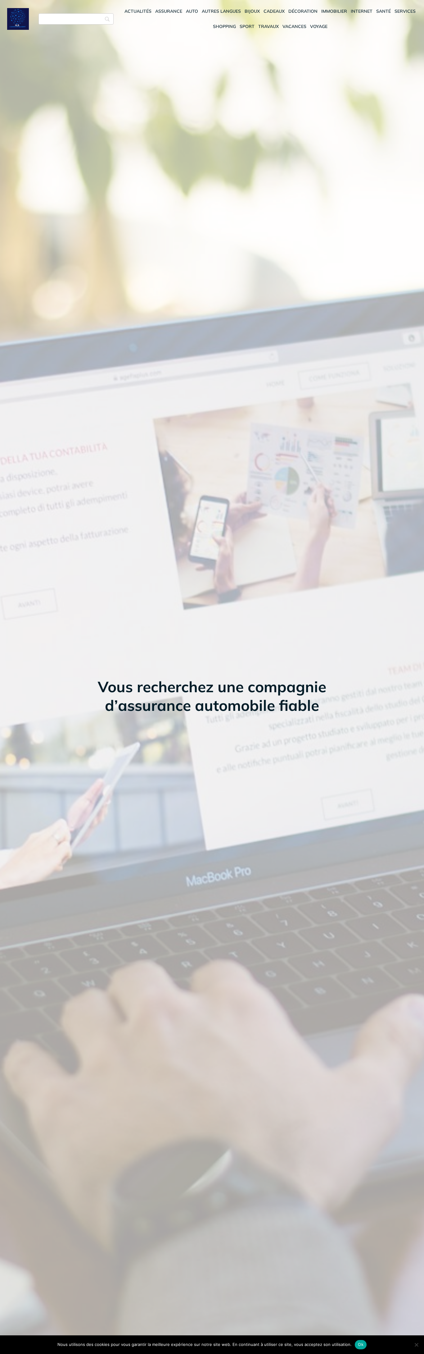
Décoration (303, 11)
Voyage (318, 26)
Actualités (137, 11)
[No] (416, 1345)
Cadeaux (274, 11)
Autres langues (221, 11)
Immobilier (334, 11)
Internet (361, 11)
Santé (383, 11)
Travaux (268, 26)
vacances (294, 26)
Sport (247, 26)
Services (405, 11)
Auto (192, 11)
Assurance (168, 11)
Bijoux (252, 11)
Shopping (224, 26)
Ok (360, 1344)
